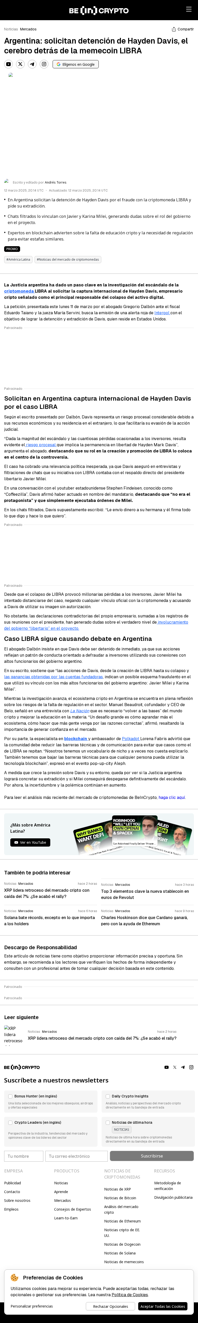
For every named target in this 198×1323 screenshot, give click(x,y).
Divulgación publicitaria (173, 1197)
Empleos (11, 1209)
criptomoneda (19, 291)
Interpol (162, 313)
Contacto (12, 1191)
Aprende (61, 1191)
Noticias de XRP (117, 1189)
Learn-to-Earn (66, 1217)
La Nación (79, 711)
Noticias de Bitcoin (120, 1197)
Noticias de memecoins (124, 1261)
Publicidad (12, 1182)
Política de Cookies (130, 1294)
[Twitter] (20, 64)
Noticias (11, 29)
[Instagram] (44, 64)
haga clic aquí (172, 797)
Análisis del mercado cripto (121, 1209)
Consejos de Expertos (72, 1209)
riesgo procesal (41, 445)
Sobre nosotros (17, 1200)
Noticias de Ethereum (122, 1221)
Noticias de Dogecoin (122, 1244)
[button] (50, 1101)
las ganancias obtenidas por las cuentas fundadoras (53, 677)
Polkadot (131, 738)
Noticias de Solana (120, 1253)
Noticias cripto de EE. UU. (122, 1232)
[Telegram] (32, 64)
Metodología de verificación (167, 1185)
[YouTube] (8, 64)
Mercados (28, 29)
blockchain (76, 738)
